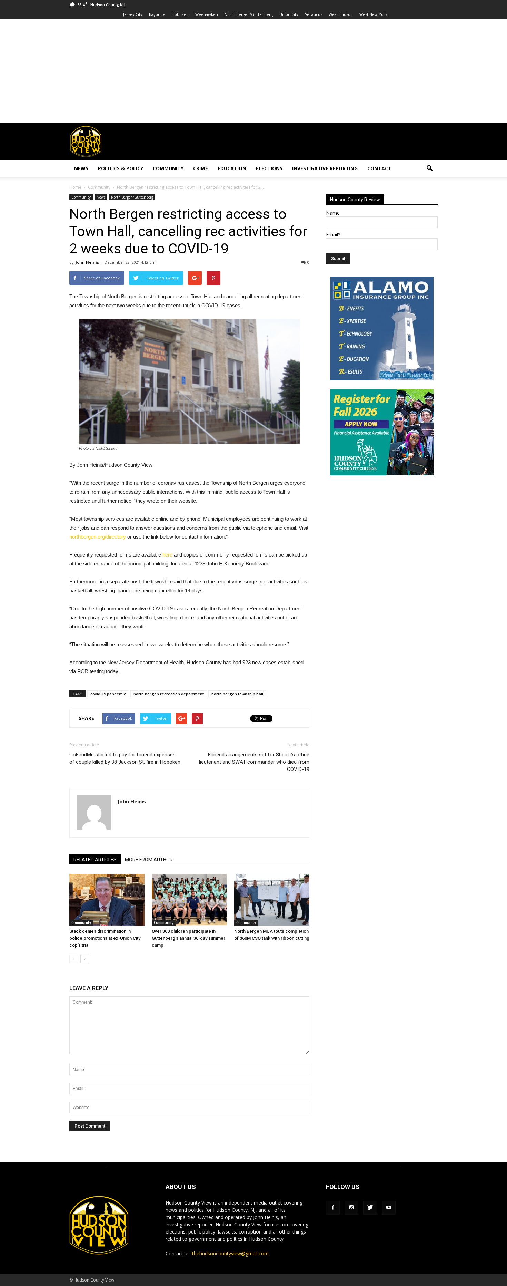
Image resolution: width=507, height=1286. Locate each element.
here (167, 555)
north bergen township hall (237, 693)
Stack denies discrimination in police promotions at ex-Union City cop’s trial (104, 938)
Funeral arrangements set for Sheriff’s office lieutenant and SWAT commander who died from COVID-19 (254, 762)
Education (232, 168)
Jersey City (132, 14)
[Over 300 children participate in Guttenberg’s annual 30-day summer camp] (189, 900)
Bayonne (157, 14)
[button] (429, 168)
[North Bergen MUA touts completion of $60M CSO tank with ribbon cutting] (271, 900)
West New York (373, 14)
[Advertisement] (253, 71)
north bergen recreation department (168, 693)
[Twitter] (370, 1208)
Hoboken (180, 14)
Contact (379, 168)
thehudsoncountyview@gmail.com (230, 1253)
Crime (200, 168)
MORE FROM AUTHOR (149, 859)
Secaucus (313, 14)
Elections (269, 168)
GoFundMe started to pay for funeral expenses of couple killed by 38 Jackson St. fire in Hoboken (124, 758)
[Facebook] (333, 1208)
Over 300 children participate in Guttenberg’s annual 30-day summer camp (188, 938)
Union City (288, 14)
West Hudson (341, 14)
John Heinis (87, 262)
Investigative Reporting (325, 168)
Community (168, 168)
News (81, 168)
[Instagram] (351, 1208)
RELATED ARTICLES (95, 859)
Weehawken (206, 14)
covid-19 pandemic (108, 693)
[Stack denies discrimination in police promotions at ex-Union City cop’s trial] (107, 900)
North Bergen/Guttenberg (249, 14)
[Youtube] (389, 1208)
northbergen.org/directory (97, 537)
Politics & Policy (120, 168)
